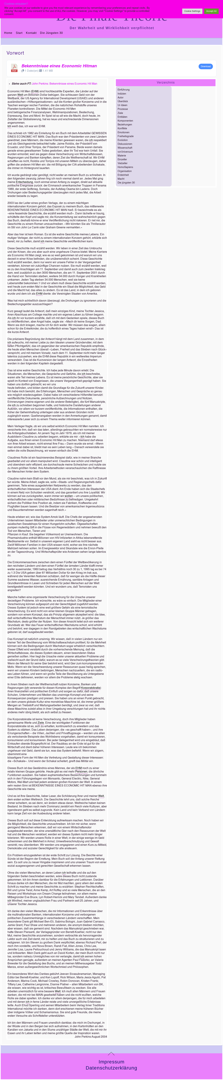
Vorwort (15, 53)
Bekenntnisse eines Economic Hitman (59, 66)
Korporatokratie (90, 688)
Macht (121, 179)
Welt (20, 95)
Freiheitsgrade (126, 136)
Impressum (111, 1061)
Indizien (122, 94)
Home (8, 32)
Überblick (123, 101)
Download (206, 66)
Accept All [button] (211, 11)
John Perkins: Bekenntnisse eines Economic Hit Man (64, 83)
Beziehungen (125, 124)
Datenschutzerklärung (111, 1068)
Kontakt (31, 32)
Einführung (124, 90)
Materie (122, 156)
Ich (9, 126)
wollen (69, 496)
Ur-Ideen (122, 105)
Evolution (123, 140)
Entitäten (122, 117)
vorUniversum (125, 152)
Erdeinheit (123, 175)
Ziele (41, 723)
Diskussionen (125, 144)
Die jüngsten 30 (51, 32)
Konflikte (122, 128)
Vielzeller (123, 163)
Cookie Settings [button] (192, 11)
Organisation (125, 171)
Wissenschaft (125, 148)
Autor (121, 97)
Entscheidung (24, 182)
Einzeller (122, 159)
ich (91, 140)
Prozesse (123, 109)
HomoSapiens (125, 167)
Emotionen (123, 132)
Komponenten (125, 121)
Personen (81, 771)
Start (19, 32)
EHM (35, 91)
